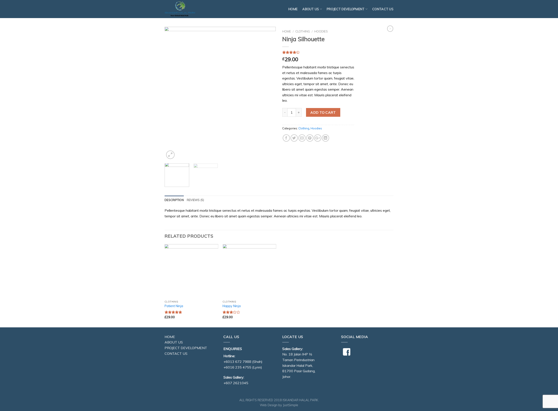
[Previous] (172, 93)
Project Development (345, 9)
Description (174, 200)
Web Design (268, 405)
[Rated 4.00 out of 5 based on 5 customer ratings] (318, 52)
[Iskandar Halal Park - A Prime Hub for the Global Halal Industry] (186, 9)
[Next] (268, 93)
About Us (174, 342)
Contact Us (382, 9)
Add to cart (323, 112)
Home (293, 9)
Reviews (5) (195, 200)
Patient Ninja (174, 306)
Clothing (302, 31)
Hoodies (321, 31)
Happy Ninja (232, 306)
